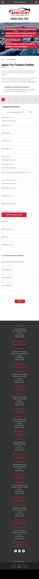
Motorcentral (24, 567)
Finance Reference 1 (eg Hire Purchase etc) (12, 262)
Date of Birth (7, 148)
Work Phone (4, 237)
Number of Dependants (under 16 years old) (15, 172)
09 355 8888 (19, 357)
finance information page (17, 89)
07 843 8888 (19, 425)
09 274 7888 (19, 335)
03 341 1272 (19, 536)
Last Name (6, 141)
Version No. (6, 195)
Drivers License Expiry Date (8, 203)
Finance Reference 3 (6, 277)
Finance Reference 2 (6, 269)
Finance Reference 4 (6, 285)
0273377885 (19, 491)
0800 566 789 (19, 19)
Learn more (19, 342)
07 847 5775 (19, 448)
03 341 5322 (19, 514)
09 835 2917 (19, 380)
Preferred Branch (8, 117)
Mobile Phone (7, 229)
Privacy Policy (32, 81)
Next (19, 301)
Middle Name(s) (5, 133)
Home (2, 59)
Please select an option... (9, 120)
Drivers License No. (8, 188)
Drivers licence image (7, 211)
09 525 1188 (19, 403)
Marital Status (7, 164)
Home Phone (4, 221)
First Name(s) (7, 125)
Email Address (7, 244)
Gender (5, 156)
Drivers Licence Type (9, 180)
